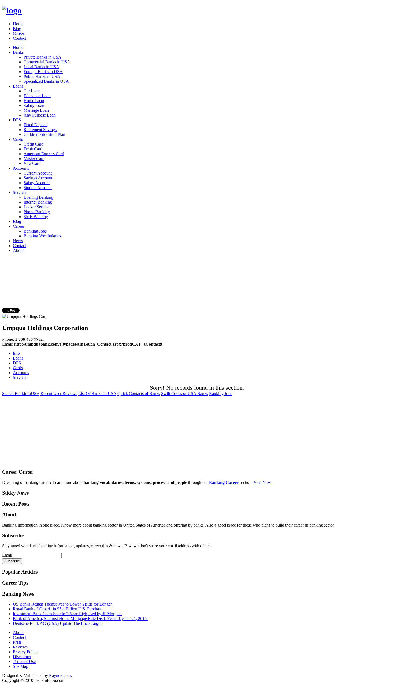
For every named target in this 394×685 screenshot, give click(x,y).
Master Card (34, 158)
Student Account (38, 187)
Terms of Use (24, 661)
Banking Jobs (35, 231)
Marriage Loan (36, 110)
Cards (18, 139)
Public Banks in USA (42, 76)
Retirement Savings (40, 129)
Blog (17, 28)
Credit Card (33, 144)
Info (16, 353)
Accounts (21, 168)
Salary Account (37, 182)
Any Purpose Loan (40, 115)
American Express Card (44, 153)
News (18, 240)
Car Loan (32, 91)
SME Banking (36, 216)
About (18, 250)
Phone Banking (37, 211)
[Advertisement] (99, 269)
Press (17, 642)
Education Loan (37, 95)
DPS (17, 120)
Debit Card (33, 149)
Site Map (20, 666)
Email (7, 555)
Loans (18, 86)
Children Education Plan (44, 134)
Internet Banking (38, 202)
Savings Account (38, 178)
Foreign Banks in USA (43, 71)
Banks (18, 52)
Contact (19, 38)
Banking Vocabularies (42, 236)
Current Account (38, 173)
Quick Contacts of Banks (138, 393)
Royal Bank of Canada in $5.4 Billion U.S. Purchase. (58, 609)
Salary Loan (34, 105)
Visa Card (32, 163)
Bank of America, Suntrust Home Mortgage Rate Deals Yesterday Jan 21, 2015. (80, 618)
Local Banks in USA (41, 66)
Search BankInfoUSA (20, 393)
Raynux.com (60, 675)
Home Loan (34, 100)
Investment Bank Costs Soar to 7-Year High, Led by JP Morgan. (67, 613)
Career (18, 33)
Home (18, 23)
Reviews (20, 647)
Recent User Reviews (58, 393)
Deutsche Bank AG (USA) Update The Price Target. (57, 623)
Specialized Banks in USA (46, 81)
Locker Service (36, 207)
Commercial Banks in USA (47, 62)
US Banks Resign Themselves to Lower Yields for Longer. (63, 604)
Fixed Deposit (35, 124)
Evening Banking (38, 197)
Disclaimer (22, 656)
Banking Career (224, 482)
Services (20, 192)
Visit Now (262, 482)
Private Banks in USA (42, 57)
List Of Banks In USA (97, 393)
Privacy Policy (25, 652)
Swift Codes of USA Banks (184, 393)
